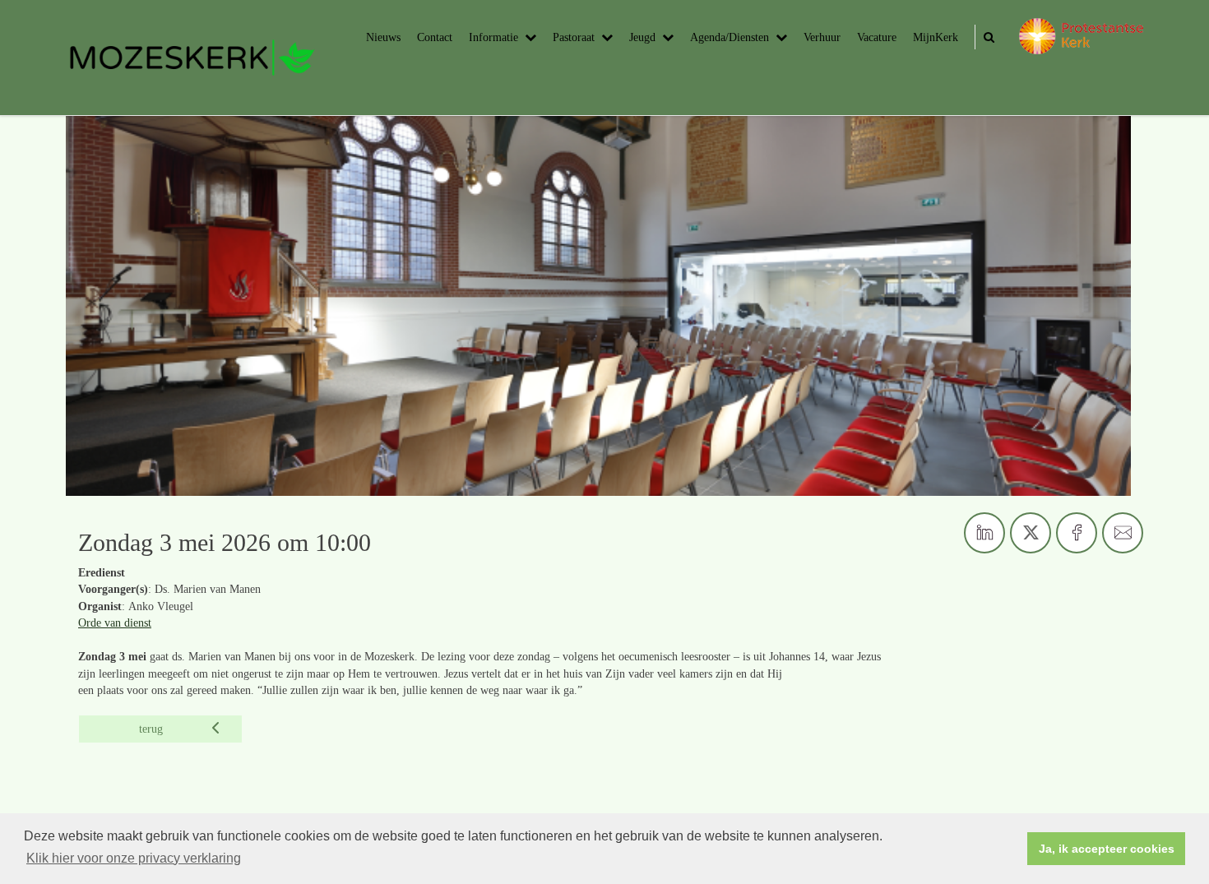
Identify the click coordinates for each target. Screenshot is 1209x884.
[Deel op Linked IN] (984, 532)
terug (151, 728)
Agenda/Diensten (729, 37)
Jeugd (642, 37)
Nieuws (383, 37)
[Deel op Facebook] (1076, 532)
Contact (434, 37)
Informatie (493, 37)
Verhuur (822, 37)
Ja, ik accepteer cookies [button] (1106, 848)
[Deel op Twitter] (1030, 532)
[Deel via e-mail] (1122, 532)
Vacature (876, 37)
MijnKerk (935, 37)
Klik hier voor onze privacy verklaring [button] (133, 858)
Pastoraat (574, 37)
